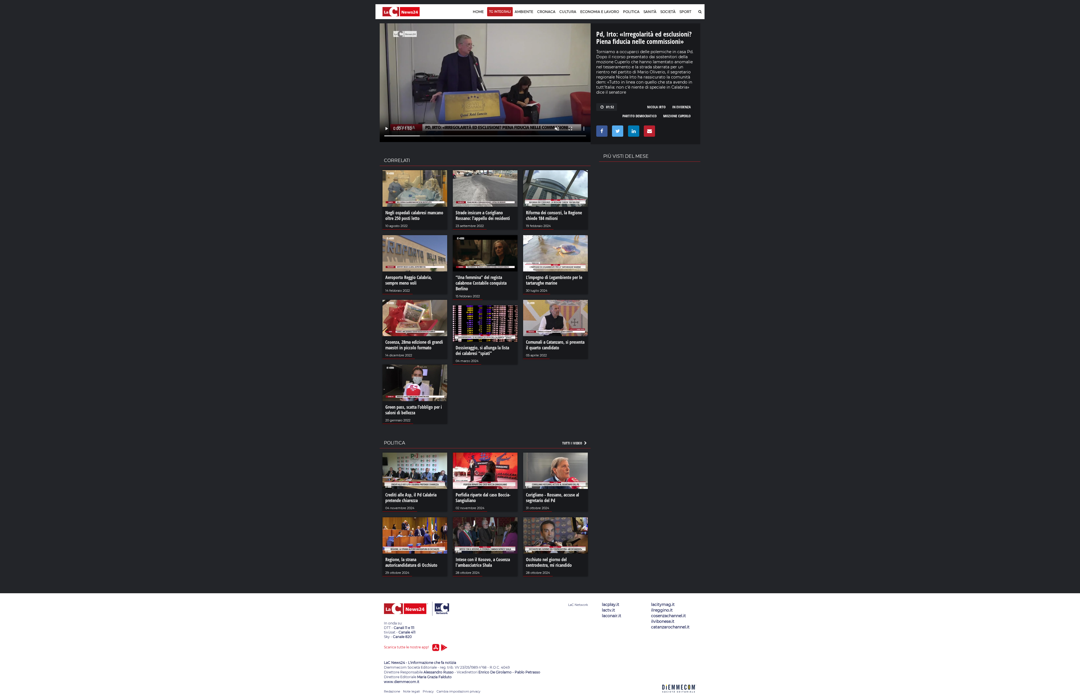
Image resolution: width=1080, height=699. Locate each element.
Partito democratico (639, 115)
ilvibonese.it (662, 621)
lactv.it (608, 610)
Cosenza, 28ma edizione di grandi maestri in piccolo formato (414, 345)
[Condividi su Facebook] (600, 132)
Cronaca (546, 12)
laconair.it (611, 615)
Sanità (650, 12)
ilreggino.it (662, 610)
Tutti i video (572, 443)
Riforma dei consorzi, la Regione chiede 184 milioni (554, 215)
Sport (685, 12)
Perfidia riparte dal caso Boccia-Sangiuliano (483, 498)
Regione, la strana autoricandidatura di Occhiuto (411, 562)
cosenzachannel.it (668, 615)
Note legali (411, 691)
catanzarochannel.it (670, 627)
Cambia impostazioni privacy (458, 691)
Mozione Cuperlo (677, 115)
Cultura (567, 12)
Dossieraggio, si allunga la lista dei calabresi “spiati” (482, 350)
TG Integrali (500, 12)
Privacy (428, 691)
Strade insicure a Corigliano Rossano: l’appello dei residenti (483, 215)
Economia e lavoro (599, 12)
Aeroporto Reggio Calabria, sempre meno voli (408, 280)
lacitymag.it (663, 604)
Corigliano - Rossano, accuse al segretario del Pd (552, 498)
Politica (631, 12)
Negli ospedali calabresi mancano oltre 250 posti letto (414, 215)
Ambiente (524, 12)
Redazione (392, 691)
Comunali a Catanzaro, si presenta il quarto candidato (555, 345)
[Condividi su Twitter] (616, 132)
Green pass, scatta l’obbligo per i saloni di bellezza (413, 410)
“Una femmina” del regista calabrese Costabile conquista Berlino (481, 283)
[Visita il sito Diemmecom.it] (679, 696)
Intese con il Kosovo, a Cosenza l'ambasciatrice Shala (483, 562)
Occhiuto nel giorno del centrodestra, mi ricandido (549, 562)
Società (668, 12)
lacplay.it (610, 604)
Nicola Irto (656, 106)
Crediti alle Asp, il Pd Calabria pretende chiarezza (410, 498)
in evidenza (681, 106)
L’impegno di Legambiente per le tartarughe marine (554, 280)
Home (478, 12)
